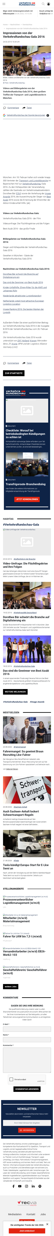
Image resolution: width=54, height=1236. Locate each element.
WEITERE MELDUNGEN (15, 692)
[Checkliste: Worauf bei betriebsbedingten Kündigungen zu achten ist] (27, 411)
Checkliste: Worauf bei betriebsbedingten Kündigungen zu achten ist (25, 434)
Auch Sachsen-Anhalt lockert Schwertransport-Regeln (21, 813)
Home (5, 25)
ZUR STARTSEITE (13, 373)
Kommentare (13, 108)
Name (5, 1035)
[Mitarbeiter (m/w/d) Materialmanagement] (20, 915)
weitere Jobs (10, 986)
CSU (18, 193)
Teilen (29, 108)
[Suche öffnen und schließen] (42, 4)
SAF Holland (23, 340)
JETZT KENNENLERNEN (27, 499)
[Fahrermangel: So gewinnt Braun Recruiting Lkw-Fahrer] (27, 730)
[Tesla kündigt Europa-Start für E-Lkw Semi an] (27, 843)
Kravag (33, 340)
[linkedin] (33, 1186)
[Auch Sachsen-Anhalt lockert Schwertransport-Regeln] (27, 790)
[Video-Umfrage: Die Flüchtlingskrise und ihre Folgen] (27, 542)
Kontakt (30, 1214)
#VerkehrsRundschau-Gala (21, 524)
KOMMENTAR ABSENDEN (27, 1089)
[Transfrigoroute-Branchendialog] (27, 464)
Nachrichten (15, 25)
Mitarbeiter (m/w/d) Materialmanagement (16, 919)
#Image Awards (37, 702)
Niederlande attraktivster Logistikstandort (22, 295)
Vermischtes (27, 25)
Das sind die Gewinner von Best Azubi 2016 (23, 282)
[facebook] (13, 1186)
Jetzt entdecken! (27, 1231)
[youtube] (19, 1186)
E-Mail (5, 1024)
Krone (14, 344)
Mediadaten (14, 1214)
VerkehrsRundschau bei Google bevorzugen (26, 115)
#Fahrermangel (20, 747)
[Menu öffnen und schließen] (5, 4)
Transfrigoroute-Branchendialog (26, 484)
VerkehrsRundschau (31, 183)
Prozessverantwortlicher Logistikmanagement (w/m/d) (21, 901)
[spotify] (39, 1186)
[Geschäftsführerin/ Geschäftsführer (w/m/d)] (21, 967)
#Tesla (16, 861)
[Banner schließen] (46, 1224)
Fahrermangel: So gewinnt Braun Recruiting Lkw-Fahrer (23, 753)
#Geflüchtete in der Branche (24, 559)
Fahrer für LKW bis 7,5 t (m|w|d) (22, 936)
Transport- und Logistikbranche (33, 180)
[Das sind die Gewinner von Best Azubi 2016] (27, 649)
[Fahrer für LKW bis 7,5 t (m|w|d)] (16, 933)
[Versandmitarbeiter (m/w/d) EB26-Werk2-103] (22, 948)
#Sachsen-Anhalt (20, 807)
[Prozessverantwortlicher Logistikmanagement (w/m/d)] (25, 897)
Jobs (43, 1214)
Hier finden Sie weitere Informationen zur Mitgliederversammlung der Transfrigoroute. (23, 490)
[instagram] (26, 1186)
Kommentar (7, 1045)
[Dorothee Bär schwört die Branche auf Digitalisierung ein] (27, 595)
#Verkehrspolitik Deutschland (25, 613)
